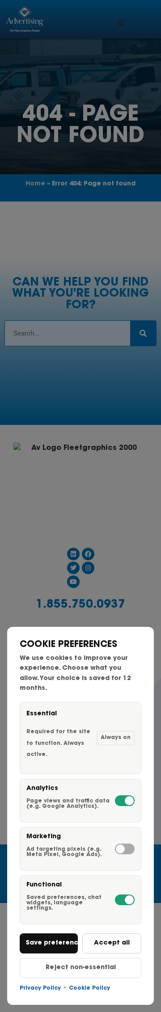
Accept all (112, 943)
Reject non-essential (81, 968)
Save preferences (52, 943)
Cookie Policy (89, 988)
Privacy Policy (40, 988)
